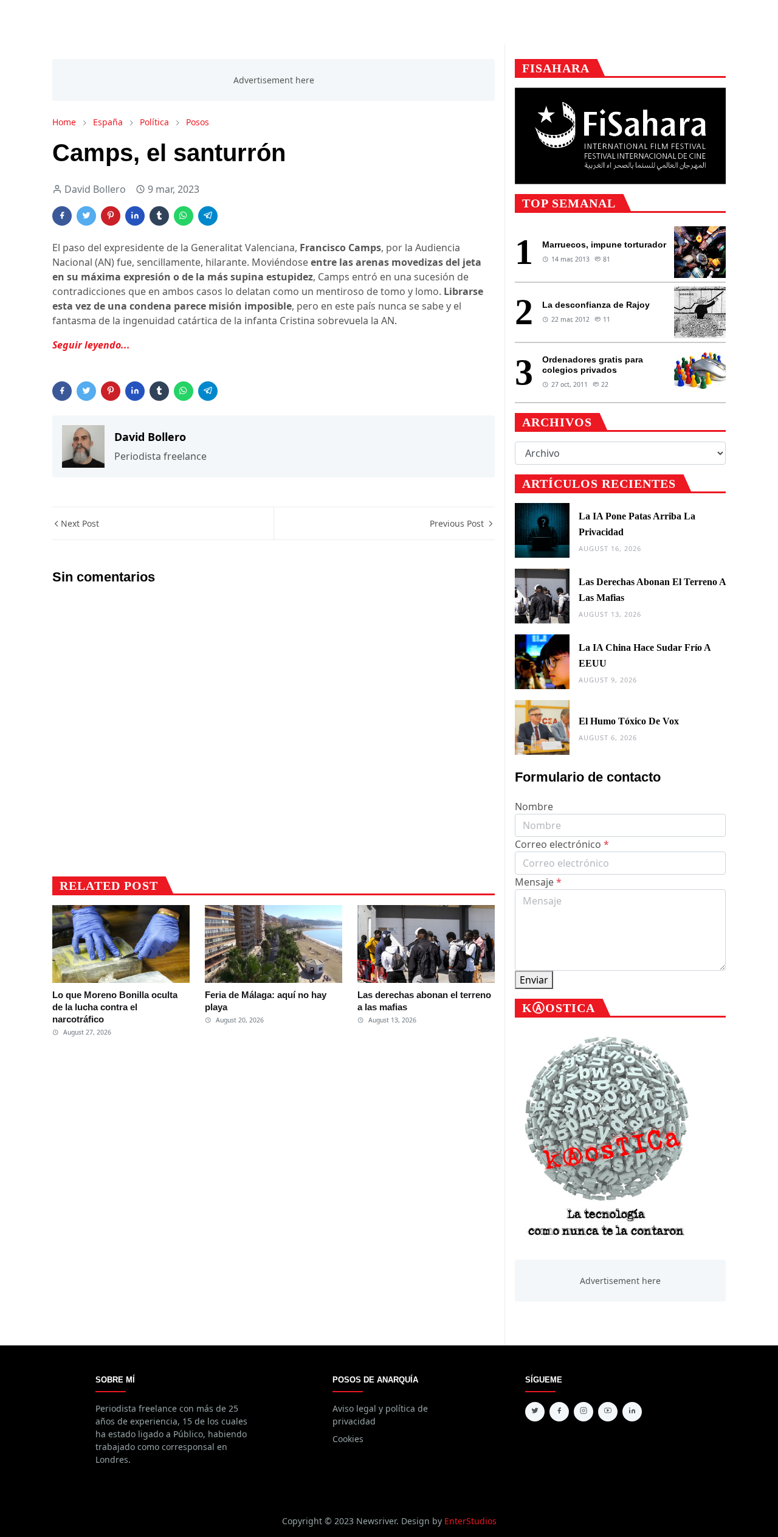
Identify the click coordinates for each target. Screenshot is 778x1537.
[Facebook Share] (62, 216)
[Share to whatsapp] (183, 216)
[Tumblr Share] (159, 216)
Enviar (534, 980)
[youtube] (608, 1411)
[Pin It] (110, 216)
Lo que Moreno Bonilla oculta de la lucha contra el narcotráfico (114, 1007)
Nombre (534, 806)
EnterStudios (470, 1521)
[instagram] (583, 1411)
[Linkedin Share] (135, 216)
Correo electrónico (562, 844)
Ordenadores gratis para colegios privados (592, 365)
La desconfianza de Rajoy (596, 305)
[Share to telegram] (208, 216)
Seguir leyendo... (91, 345)
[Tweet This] (86, 216)
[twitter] (535, 1411)
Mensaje (538, 882)
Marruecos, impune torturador (604, 244)
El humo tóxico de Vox (629, 721)
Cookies (347, 1439)
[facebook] (559, 1411)
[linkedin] (632, 1411)
